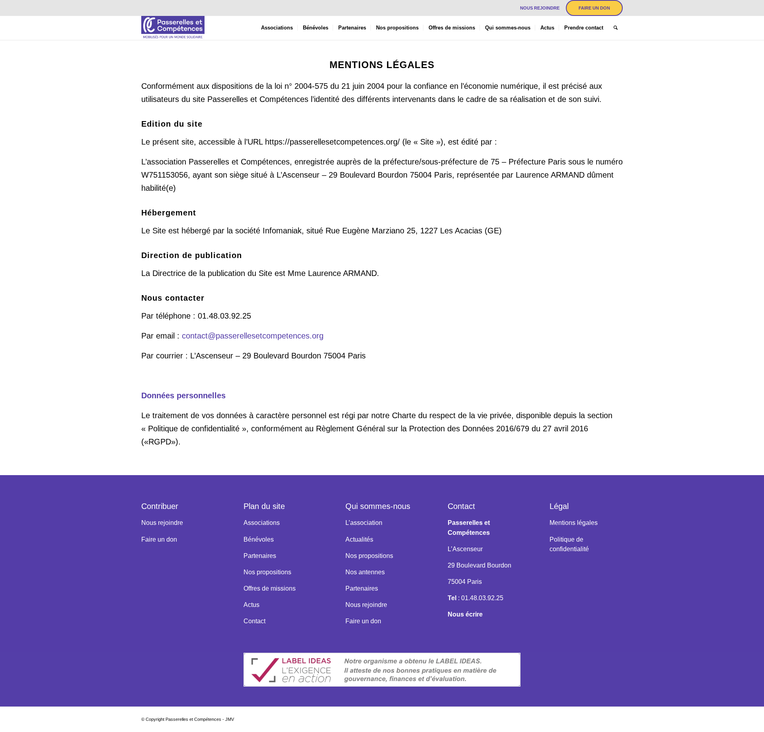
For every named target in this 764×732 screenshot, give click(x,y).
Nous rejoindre (539, 8)
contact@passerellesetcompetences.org (253, 335)
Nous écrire (465, 614)
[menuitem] (540, 8)
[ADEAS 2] (382, 670)
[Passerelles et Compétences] (173, 28)
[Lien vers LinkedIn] (144, 6)
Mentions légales (574, 522)
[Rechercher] (615, 28)
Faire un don (594, 8)
